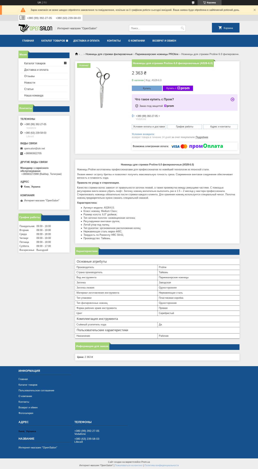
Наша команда (33, 95)
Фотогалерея (26, 413)
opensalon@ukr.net (34, 148)
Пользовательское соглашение (36, 390)
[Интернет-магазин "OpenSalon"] (36, 28)
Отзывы (29, 76)
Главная (28, 40)
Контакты (114, 40)
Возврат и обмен (164, 40)
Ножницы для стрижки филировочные (109, 54)
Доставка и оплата (86, 40)
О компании (136, 40)
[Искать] (182, 28)
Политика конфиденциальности (161, 465)
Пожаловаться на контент (129, 465)
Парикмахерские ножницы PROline (156, 54)
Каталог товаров (53, 40)
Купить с (171, 88)
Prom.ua (145, 462)
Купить (147, 88)
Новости (29, 82)
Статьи (28, 89)
